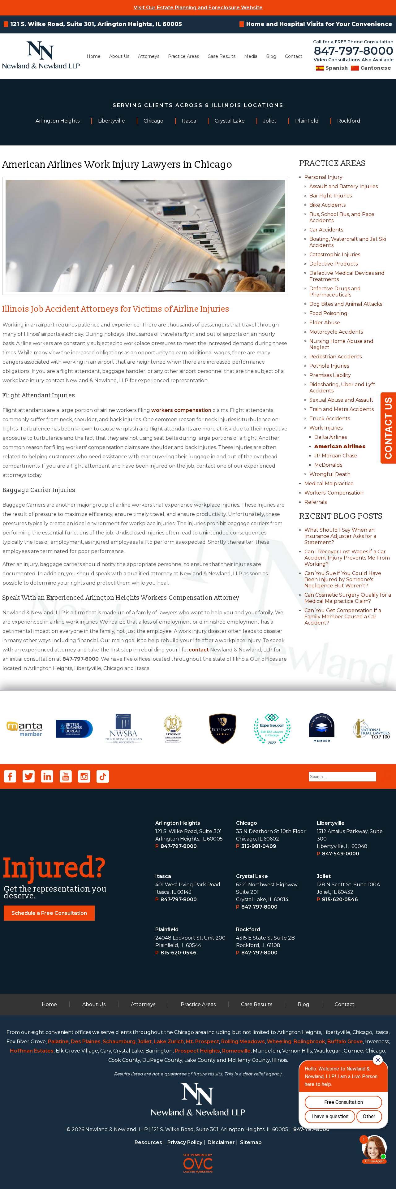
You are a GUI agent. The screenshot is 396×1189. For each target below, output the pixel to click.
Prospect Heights (197, 1051)
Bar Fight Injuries (330, 196)
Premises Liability (330, 375)
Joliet (324, 876)
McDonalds (328, 465)
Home (94, 56)
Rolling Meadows (243, 1041)
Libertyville (331, 823)
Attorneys (148, 56)
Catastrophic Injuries (334, 254)
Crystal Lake (252, 876)
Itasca (163, 876)
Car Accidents (326, 230)
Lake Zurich (169, 1041)
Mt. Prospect (202, 1041)
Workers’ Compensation (334, 493)
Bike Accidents (327, 205)
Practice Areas (183, 56)
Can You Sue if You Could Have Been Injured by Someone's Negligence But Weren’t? (342, 579)
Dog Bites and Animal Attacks (345, 304)
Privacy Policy (184, 1142)
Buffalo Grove (345, 1041)
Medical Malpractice (329, 483)
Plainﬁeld (167, 929)
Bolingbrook (309, 1041)
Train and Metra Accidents (341, 409)
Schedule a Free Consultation (49, 913)
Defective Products (333, 264)
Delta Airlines (330, 437)
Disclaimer (221, 1142)
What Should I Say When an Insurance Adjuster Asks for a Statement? (340, 536)
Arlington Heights (177, 823)
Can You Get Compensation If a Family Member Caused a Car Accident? (342, 616)
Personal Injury (323, 177)
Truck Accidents (329, 419)
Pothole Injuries (329, 366)
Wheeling (279, 1041)
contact (199, 650)
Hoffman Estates (32, 1051)
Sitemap (251, 1142)
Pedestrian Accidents (335, 357)
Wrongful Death (330, 474)
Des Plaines (86, 1041)
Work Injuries (325, 428)
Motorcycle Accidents (336, 332)
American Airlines (339, 446)
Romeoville (236, 1051)
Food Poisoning (328, 313)
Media (250, 56)
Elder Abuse (324, 323)
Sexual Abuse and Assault (341, 400)
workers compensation (181, 410)
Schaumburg (119, 1041)
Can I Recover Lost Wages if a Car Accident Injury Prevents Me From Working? (347, 558)
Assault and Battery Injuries (343, 186)
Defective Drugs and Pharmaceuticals (335, 292)
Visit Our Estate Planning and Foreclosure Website (198, 8)
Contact (293, 56)
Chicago (246, 823)
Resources (148, 1142)
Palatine (58, 1041)
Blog (271, 56)
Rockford (248, 929)
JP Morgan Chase (335, 456)
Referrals (315, 502)
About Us (119, 56)
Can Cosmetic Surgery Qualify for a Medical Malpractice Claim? (347, 598)
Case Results (221, 56)
